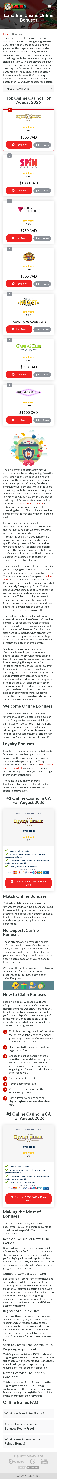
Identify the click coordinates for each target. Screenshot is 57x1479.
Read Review (43, 145)
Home (6, 33)
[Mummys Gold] (28, 260)
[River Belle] (28, 121)
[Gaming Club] (28, 351)
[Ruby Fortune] (28, 214)
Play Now (21, 144)
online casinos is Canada (29, 503)
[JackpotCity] (28, 396)
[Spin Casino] (28, 167)
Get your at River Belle (30, 883)
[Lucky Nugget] (28, 305)
